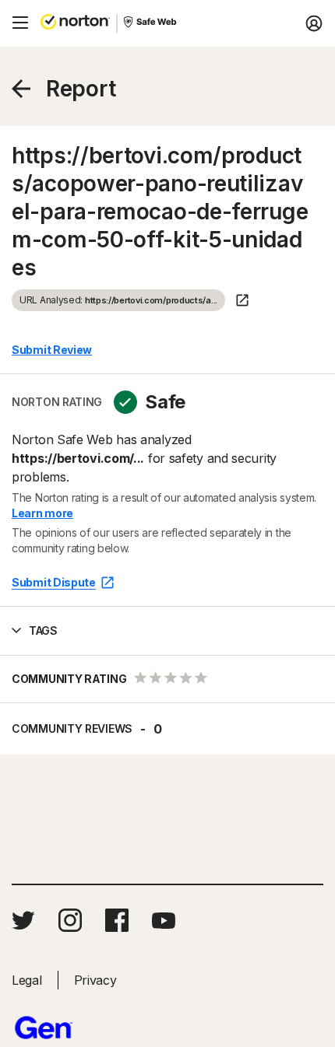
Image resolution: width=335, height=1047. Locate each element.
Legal (27, 980)
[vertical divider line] (117, 23)
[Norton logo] (75, 23)
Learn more (42, 513)
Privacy (95, 980)
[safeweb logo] (151, 23)
